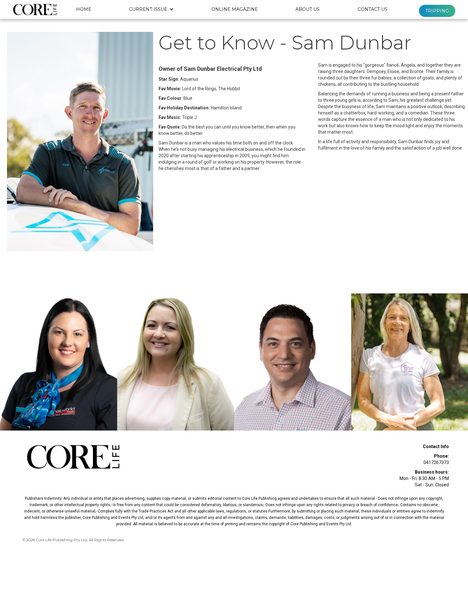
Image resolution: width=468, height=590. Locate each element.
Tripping (437, 11)
